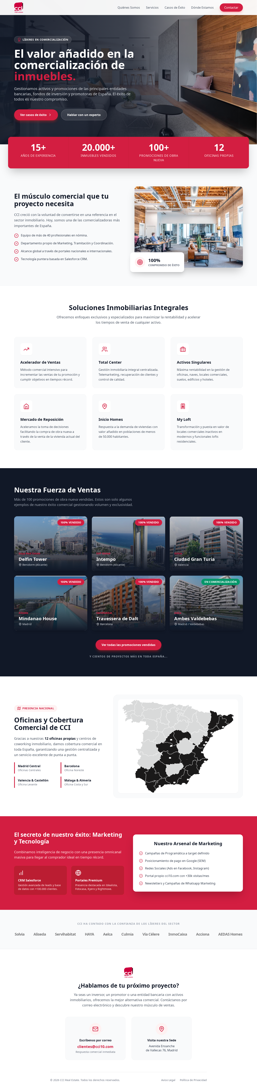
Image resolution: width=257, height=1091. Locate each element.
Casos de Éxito (175, 7)
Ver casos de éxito (33, 115)
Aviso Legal (168, 1080)
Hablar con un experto (84, 115)
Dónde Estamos (202, 7)
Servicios (152, 7)
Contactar (231, 7)
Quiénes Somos (129, 7)
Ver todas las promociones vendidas (128, 645)
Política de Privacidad (193, 1080)
